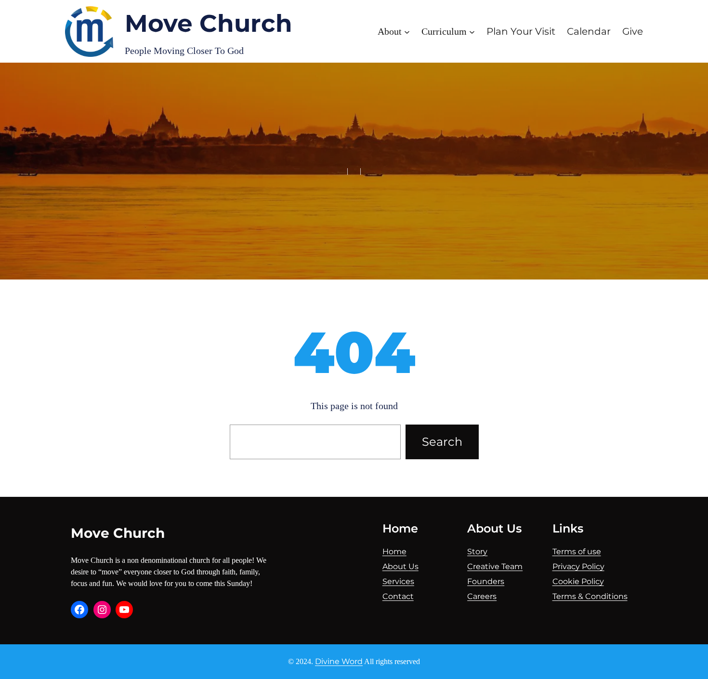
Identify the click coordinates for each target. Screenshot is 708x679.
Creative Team (495, 566)
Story (477, 551)
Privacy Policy (578, 566)
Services (398, 581)
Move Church (208, 23)
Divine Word (339, 661)
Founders (485, 581)
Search (442, 442)
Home (394, 551)
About (395, 566)
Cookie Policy (578, 581)
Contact (398, 596)
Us (413, 566)
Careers (482, 596)
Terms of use (576, 551)
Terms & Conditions (590, 596)
